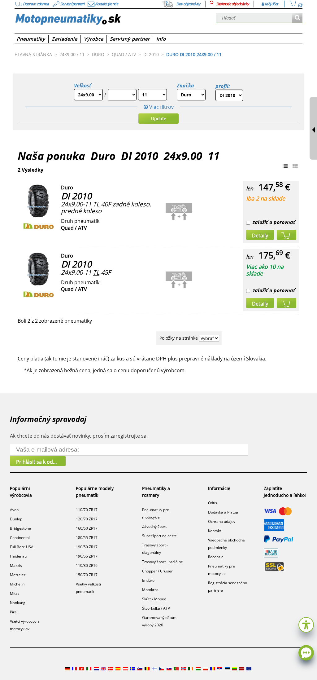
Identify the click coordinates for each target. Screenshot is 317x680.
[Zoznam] (285, 166)
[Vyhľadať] (297, 18)
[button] (306, 624)
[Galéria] (295, 166)
